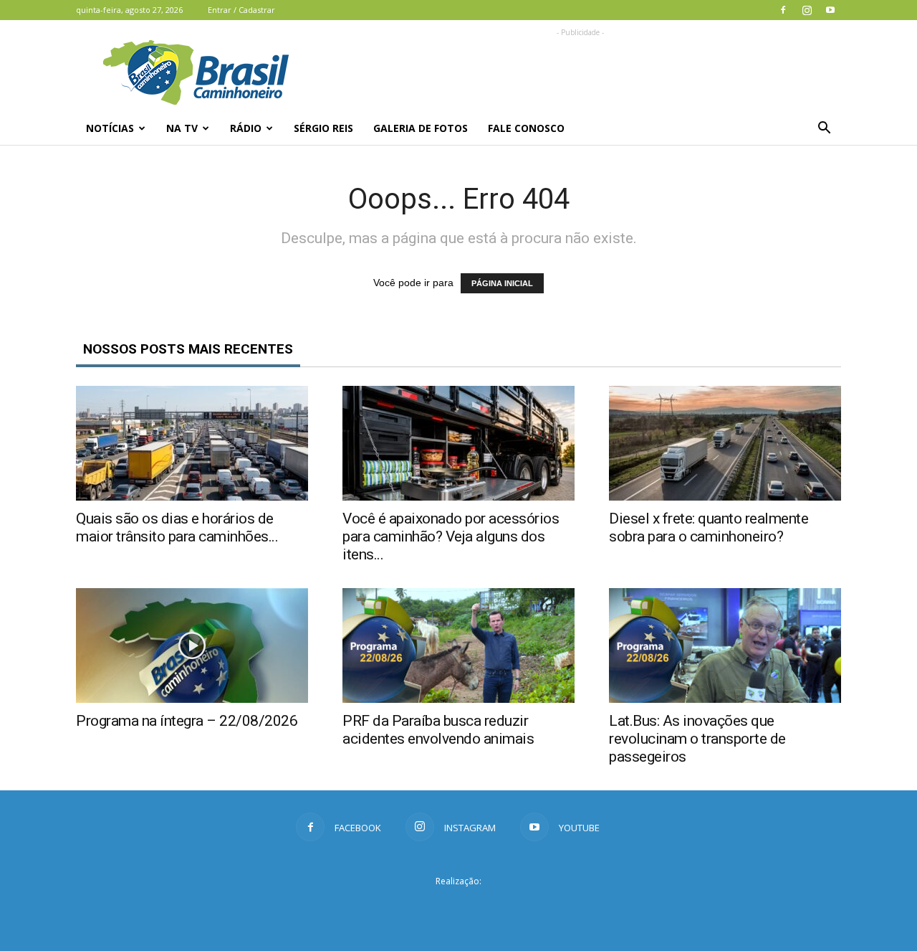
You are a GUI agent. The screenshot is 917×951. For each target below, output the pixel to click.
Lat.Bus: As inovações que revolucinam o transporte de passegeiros (697, 738)
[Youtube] (830, 10)
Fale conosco (526, 128)
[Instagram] (806, 10)
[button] (824, 128)
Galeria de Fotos (420, 128)
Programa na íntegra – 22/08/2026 (186, 720)
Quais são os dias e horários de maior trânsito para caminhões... (177, 527)
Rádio (245, 128)
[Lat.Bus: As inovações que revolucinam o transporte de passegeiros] (725, 645)
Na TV (182, 128)
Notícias (110, 128)
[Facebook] (783, 10)
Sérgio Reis (323, 128)
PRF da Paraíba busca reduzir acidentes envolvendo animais (438, 729)
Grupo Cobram (458, 907)
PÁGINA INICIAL (502, 283)
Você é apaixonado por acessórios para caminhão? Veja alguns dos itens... (450, 536)
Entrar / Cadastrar (241, 9)
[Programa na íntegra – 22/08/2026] (192, 645)
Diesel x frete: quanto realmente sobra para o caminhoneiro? (708, 527)
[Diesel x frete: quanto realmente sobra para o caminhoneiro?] (725, 443)
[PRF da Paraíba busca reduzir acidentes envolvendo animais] (458, 645)
